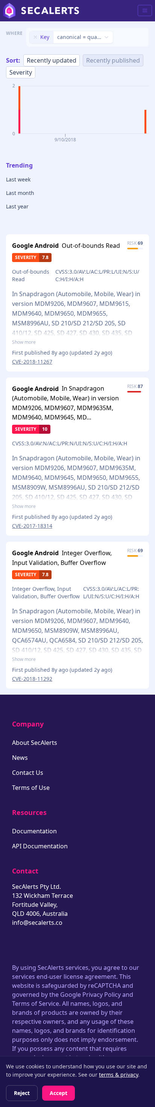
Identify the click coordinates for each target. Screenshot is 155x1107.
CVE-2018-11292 (32, 678)
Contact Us (27, 772)
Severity (20, 72)
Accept (58, 1093)
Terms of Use (31, 787)
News (20, 757)
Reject (22, 1093)
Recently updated (51, 60)
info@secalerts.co (37, 922)
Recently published (113, 60)
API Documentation (40, 846)
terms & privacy (118, 1074)
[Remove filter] (35, 37)
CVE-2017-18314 (32, 525)
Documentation (34, 831)
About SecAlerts (34, 742)
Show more (24, 342)
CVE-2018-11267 (32, 361)
